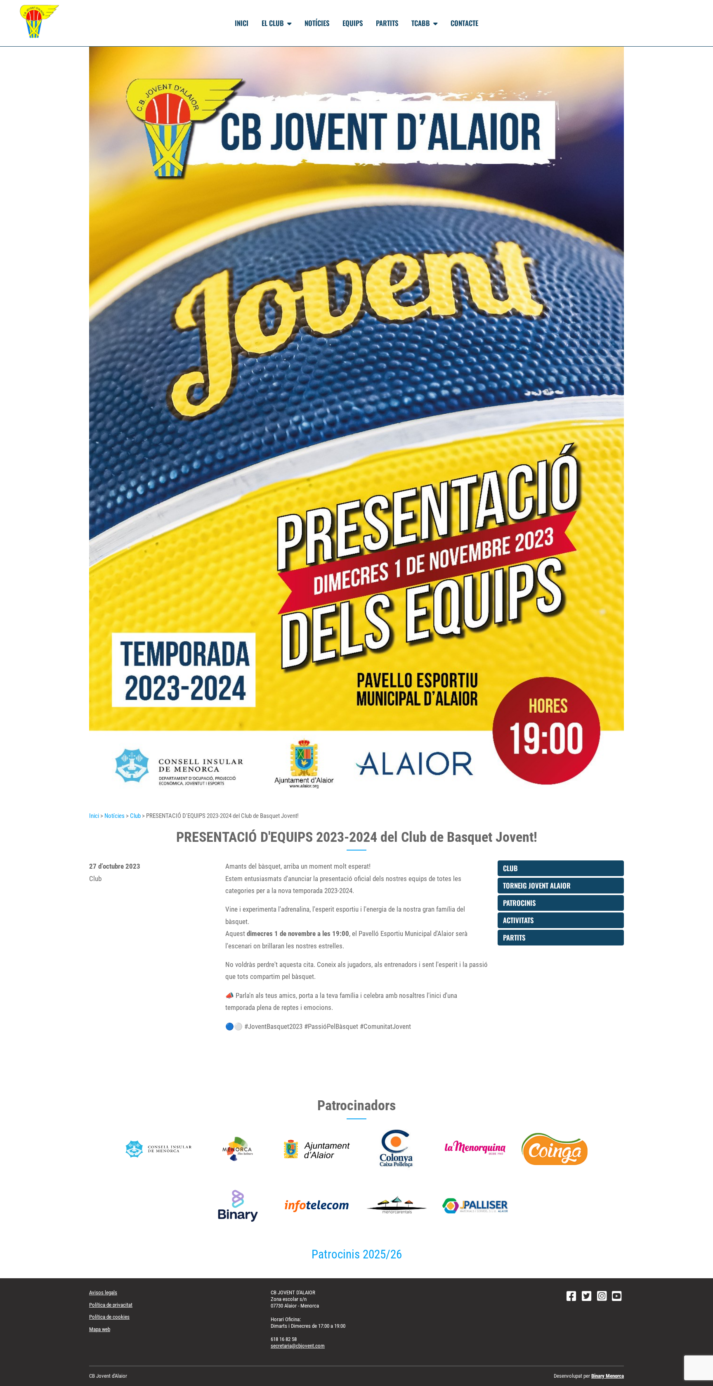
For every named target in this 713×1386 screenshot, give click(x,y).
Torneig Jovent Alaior (537, 885)
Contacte (464, 23)
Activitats (518, 920)
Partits (387, 23)
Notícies (317, 23)
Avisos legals (103, 1292)
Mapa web (99, 1329)
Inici (241, 23)
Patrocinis (519, 903)
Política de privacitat (110, 1305)
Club (135, 816)
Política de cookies (109, 1317)
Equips (352, 23)
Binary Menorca (607, 1376)
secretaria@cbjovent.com (298, 1346)
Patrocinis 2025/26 (357, 1254)
